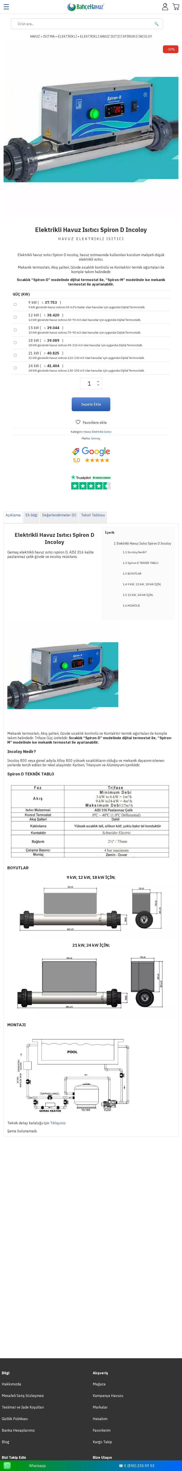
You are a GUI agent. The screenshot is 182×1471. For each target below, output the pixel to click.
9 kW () (86, 304)
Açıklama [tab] (13, 515)
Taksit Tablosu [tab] (93, 515)
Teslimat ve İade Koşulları (23, 1407)
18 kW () (85, 342)
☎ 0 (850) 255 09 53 (136, 1465)
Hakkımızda (11, 1384)
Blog (5, 1442)
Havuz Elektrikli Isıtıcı (97, 432)
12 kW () (84, 317)
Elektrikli (67, 36)
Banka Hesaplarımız (18, 1430)
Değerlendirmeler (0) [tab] (59, 515)
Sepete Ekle (91, 404)
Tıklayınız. (58, 1123)
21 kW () (86, 355)
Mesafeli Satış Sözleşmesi (23, 1395)
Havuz (35, 36)
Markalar (100, 1407)
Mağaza (99, 1384)
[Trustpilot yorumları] (91, 482)
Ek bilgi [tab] (31, 515)
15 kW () (84, 330)
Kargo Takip (102, 1442)
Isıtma (49, 36)
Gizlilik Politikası (15, 1419)
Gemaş (95, 438)
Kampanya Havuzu (108, 1395)
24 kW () (86, 368)
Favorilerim (102, 1430)
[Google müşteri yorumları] (91, 455)
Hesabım (100, 1419)
